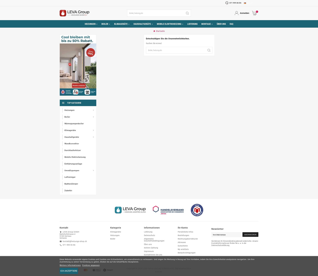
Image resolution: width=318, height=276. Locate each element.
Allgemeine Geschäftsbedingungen (154, 240)
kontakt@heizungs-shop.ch (75, 241)
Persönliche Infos (185, 232)
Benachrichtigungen (187, 253)
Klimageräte (115, 232)
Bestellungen (183, 235)
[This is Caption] (78, 65)
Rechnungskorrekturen (188, 239)
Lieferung (148, 232)
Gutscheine (183, 246)
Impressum (149, 251)
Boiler (112, 239)
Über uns (148, 244)
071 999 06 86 (235, 3)
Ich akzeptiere (68, 271)
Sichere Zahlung (151, 248)
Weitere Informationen (70, 265)
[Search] (187, 13)
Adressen (182, 242)
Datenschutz (149, 235)
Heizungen (115, 235)
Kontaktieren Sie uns (153, 255)
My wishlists (183, 249)
